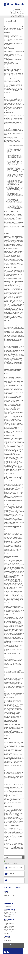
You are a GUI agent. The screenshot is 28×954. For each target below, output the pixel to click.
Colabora (6, 922)
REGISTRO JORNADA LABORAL (15, 880)
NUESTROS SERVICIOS (18, 15)
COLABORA (13, 14)
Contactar (6, 920)
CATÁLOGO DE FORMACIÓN (15, 867)
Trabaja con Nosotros (9, 923)
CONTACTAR (21, 14)
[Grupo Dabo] (13, 944)
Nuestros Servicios (8, 906)
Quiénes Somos (7, 905)
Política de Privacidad (9, 926)
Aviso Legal (11, 21)
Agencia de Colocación (9, 915)
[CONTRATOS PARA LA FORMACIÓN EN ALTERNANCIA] (14, 860)
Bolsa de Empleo (7, 916)
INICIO (12, 17)
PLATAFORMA (10, 873)
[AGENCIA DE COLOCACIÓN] (14, 863)
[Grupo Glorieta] (14, 7)
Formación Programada (9, 910)
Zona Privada (7, 937)
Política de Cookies (8, 927)
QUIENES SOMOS (19, 17)
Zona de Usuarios (8, 939)
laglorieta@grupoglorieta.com (17, 12)
